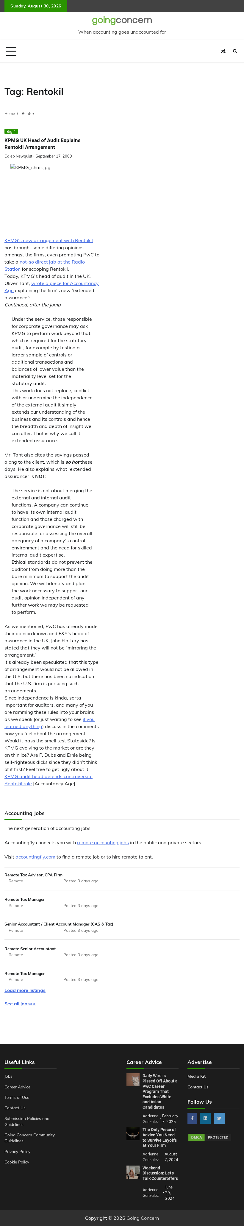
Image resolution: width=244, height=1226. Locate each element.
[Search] (235, 51)
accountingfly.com (35, 857)
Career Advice (17, 1086)
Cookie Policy (16, 1161)
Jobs (8, 1076)
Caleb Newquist (18, 156)
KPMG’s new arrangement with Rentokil (48, 240)
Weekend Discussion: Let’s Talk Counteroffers (160, 1173)
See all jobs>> (20, 1004)
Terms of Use (16, 1097)
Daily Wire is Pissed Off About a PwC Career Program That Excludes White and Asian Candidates (160, 1091)
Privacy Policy (17, 1151)
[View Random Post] (223, 51)
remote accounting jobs (103, 842)
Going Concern (142, 1218)
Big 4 (11, 131)
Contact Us (15, 1107)
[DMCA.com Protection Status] (209, 1140)
